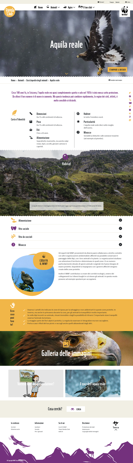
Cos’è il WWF (63, 427)
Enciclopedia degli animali (37, 80)
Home (40, 7)
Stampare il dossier (117, 69)
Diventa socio (15, 429)
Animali (54, 7)
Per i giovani (39, 431)
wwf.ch (61, 431)
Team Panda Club (64, 429)
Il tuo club (87, 7)
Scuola (37, 429)
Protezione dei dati (88, 427)
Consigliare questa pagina (116, 80)
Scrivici (13, 427)
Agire (70, 7)
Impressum (86, 429)
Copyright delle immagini (90, 431)
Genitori (37, 427)
